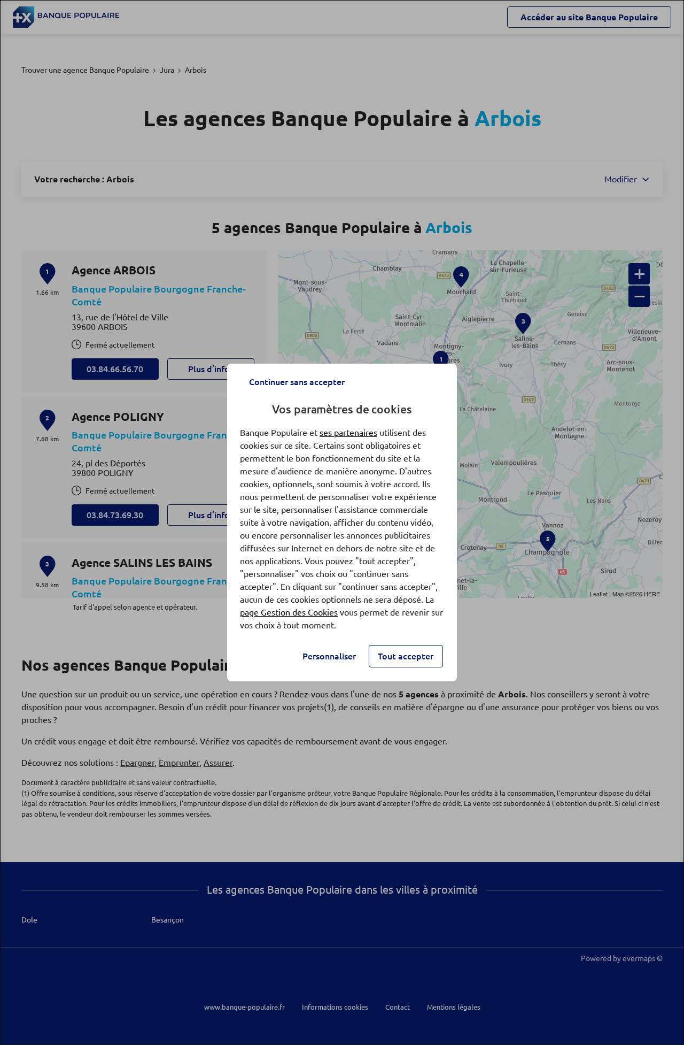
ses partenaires (348, 432)
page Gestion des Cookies (289, 612)
